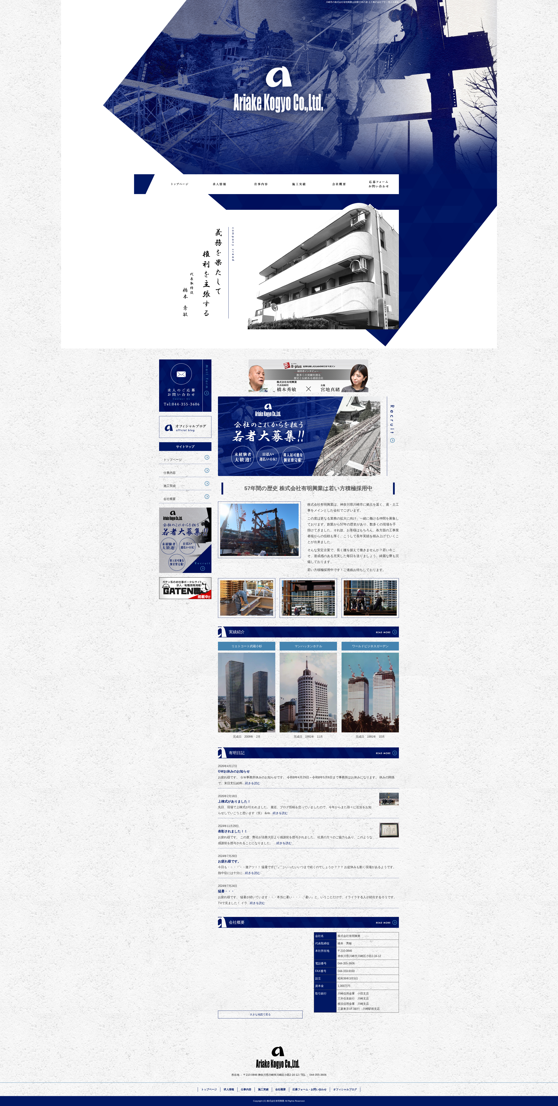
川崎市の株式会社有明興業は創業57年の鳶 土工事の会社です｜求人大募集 (362, 2)
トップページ (179, 184)
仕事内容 (259, 184)
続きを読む (252, 783)
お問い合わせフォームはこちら (185, 385)
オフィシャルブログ (185, 427)
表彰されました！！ (232, 831)
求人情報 (219, 184)
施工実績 (299, 184)
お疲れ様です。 (229, 861)
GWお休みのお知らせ (234, 771)
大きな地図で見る (260, 1014)
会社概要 (339, 184)
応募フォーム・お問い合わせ (379, 184)
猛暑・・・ (226, 891)
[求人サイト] (185, 598)
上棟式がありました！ (234, 801)
